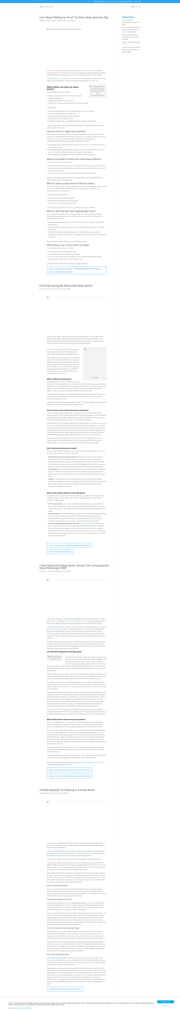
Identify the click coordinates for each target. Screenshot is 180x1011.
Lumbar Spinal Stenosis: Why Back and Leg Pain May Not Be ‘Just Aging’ (131, 49)
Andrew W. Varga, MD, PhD (63, 78)
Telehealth (138, 1)
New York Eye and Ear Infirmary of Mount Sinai (87, 762)
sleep (60, 931)
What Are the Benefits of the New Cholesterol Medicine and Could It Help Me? (131, 29)
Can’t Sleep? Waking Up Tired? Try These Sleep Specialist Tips (73, 17)
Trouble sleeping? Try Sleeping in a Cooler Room (67, 790)
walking (65, 920)
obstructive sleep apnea (73, 621)
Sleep (65, 20)
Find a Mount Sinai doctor (60, 551)
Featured (60, 20)
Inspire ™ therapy (86, 523)
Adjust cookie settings (15, 1008)
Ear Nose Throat (53, 289)
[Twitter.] (90, 2)
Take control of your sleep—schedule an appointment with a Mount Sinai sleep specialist (75, 270)
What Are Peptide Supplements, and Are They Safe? (131, 22)
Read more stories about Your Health (65, 989)
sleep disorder (93, 81)
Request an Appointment (126, 1)
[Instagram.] (87, 2)
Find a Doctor (114, 1)
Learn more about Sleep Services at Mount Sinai (69, 545)
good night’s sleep (53, 958)
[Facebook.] (85, 2)
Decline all (166, 1005)
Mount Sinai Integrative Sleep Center (81, 853)
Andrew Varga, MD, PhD (57, 853)
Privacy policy (27, 1008)
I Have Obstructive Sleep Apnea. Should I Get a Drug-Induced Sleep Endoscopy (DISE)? (73, 567)
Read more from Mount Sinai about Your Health (69, 776)
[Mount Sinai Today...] (46, 7)
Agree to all (165, 1002)
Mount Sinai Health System (101, 1)
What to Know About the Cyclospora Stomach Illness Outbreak (130, 37)
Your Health (71, 20)
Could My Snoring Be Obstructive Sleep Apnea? (66, 285)
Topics (133, 7)
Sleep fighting (86, 920)
